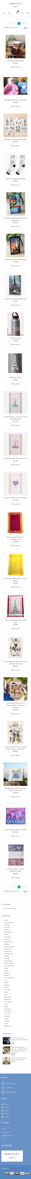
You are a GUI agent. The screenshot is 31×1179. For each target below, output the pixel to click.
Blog (3, 1139)
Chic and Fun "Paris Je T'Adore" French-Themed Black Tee (19, 1039)
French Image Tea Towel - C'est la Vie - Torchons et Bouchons (15, 663)
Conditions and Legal (7, 1135)
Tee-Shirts (7, 1016)
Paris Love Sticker (15, 338)
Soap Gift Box (8, 1002)
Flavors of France (14, 1168)
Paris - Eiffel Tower (9, 977)
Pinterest (7, 1113)
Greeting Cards (8, 953)
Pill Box (6, 982)
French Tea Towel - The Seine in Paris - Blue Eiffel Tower (15, 418)
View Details (16, 67)
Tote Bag (6, 1021)
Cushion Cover (8, 941)
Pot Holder (7, 990)
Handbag (6, 956)
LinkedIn (7, 1110)
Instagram (7, 1117)
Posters (6, 987)
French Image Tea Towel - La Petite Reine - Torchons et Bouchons (15, 748)
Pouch (6, 992)
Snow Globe (7, 999)
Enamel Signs (8, 949)
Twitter (6, 1104)
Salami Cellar (8, 997)
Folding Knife (8, 951)
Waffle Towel (7, 1026)
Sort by (7, 27)
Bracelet (6, 934)
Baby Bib (6, 925)
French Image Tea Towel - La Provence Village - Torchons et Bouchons (15, 705)
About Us (4, 1128)
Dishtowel (7, 944)
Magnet (6, 968)
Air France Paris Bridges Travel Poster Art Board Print (15, 219)
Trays (5, 1023)
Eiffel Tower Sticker (15, 377)
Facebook (7, 1107)
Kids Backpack (8, 961)
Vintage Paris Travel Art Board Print (15, 259)
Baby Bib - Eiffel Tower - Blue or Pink (15, 100)
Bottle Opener (8, 932)
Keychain (6, 958)
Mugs (5, 970)
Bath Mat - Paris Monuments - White (15, 139)
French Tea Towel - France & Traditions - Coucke (15, 870)
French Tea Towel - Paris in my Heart (15, 497)
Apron (6, 920)
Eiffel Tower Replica (9, 946)
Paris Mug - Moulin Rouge (16, 60)
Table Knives (7, 1011)
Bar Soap (6, 927)
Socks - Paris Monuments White (15, 178)
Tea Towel (7, 1014)
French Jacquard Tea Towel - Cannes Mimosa (15, 580)
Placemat (6, 985)
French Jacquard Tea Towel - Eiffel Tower (15, 621)
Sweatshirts (7, 1009)
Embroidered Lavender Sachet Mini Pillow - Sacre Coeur (15, 789)
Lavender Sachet (9, 965)
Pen (5, 980)
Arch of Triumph (8, 922)
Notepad (6, 975)
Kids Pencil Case (9, 963)
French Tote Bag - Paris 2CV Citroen (15, 830)
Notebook (7, 973)
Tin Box (6, 1018)
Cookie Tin (7, 939)
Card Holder (7, 937)
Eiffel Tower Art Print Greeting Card (15, 299)
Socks (6, 1004)
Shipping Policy (5, 1132)
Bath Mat (6, 929)
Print (5, 994)
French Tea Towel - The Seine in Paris (15, 458)
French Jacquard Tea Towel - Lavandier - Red (15, 538)
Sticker (6, 1006)
